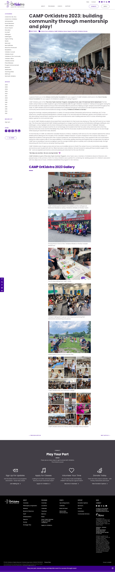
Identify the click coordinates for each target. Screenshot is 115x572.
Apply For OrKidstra (43, 484)
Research (7, 67)
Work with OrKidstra (10, 76)
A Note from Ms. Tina (10, 17)
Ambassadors (9, 21)
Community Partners (83, 514)
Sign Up (7, 122)
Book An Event (64, 508)
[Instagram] (101, 506)
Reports (25, 519)
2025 (6, 87)
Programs (44, 500)
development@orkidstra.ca (29, 565)
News (88, 2)
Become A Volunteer (70, 484)
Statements (8, 69)
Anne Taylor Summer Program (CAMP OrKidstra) (47, 521)
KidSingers (8, 34)
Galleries (62, 505)
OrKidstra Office (9, 58)
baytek (109, 562)
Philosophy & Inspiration (30, 505)
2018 (6, 102)
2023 (6, 91)
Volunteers (81, 511)
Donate (93, 6)
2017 (6, 104)
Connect (93, 2)
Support (80, 500)
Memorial (7, 43)
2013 (6, 113)
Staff (24, 514)
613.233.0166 (99, 533)
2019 (6, 100)
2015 (6, 109)
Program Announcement (12, 65)
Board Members (9, 23)
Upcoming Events (64, 503)
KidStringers (8, 36)
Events (61, 500)
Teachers (44, 511)
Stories (25, 522)
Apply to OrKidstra (46, 525)
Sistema (25, 508)
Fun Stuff (7, 32)
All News (11, 137)
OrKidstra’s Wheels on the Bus (76, 109)
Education (8, 30)
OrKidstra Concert (10, 52)
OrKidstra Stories (9, 61)
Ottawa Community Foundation (56, 97)
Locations (44, 505)
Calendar (44, 508)
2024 (6, 89)
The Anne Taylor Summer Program (56, 102)
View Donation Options (99, 484)
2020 (6, 98)
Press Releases (9, 63)
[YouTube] (106, 506)
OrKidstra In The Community (13, 56)
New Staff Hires (9, 45)
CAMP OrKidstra (9, 25)
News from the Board (11, 47)
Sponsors (80, 505)
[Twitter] (99, 506)
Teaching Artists (9, 72)
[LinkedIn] (103, 506)
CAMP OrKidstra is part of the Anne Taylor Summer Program (47, 156)
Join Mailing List (14, 484)
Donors (80, 508)
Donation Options (83, 503)
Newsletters (8, 50)
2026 (6, 85)
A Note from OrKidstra (11, 19)
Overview (25, 503)
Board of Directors (28, 511)
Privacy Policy (47, 562)
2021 (6, 96)
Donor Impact (9, 28)
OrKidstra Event (9, 54)
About (25, 500)
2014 (6, 111)
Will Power (7, 74)
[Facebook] (96, 506)
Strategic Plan (27, 525)
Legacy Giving (9, 39)
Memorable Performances (64, 512)
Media (6, 41)
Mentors (43, 514)
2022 (6, 93)
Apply (105, 6)
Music (43, 516)
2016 (6, 107)
